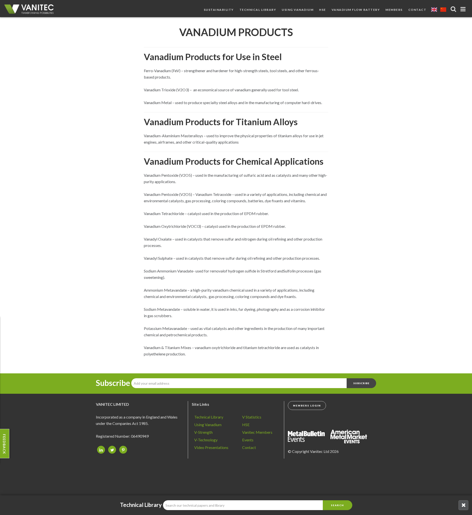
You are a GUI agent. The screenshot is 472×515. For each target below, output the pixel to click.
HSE (322, 10)
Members (394, 10)
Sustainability (219, 10)
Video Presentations (211, 447)
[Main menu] (463, 8)
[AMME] (309, 436)
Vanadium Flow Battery (356, 10)
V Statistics (251, 417)
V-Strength (203, 432)
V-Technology (206, 439)
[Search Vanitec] (454, 9)
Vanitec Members (257, 432)
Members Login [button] (307, 405)
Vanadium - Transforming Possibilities (31, 10)
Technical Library (257, 10)
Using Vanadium (297, 10)
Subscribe (113, 383)
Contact (417, 10)
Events (247, 439)
